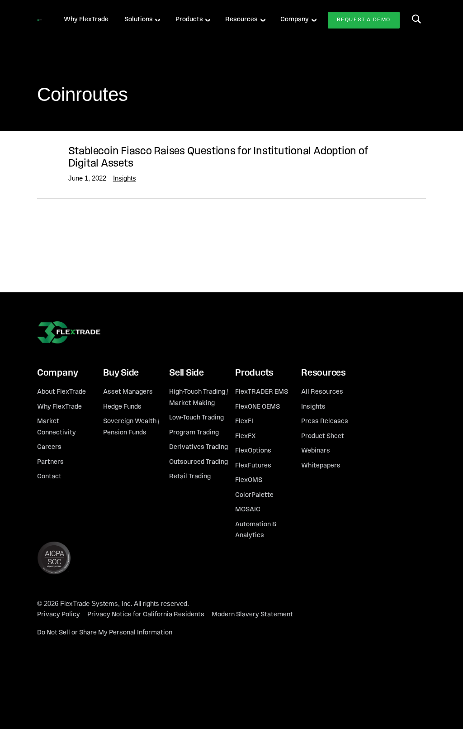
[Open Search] (416, 19)
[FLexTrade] (39, 20)
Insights (124, 178)
